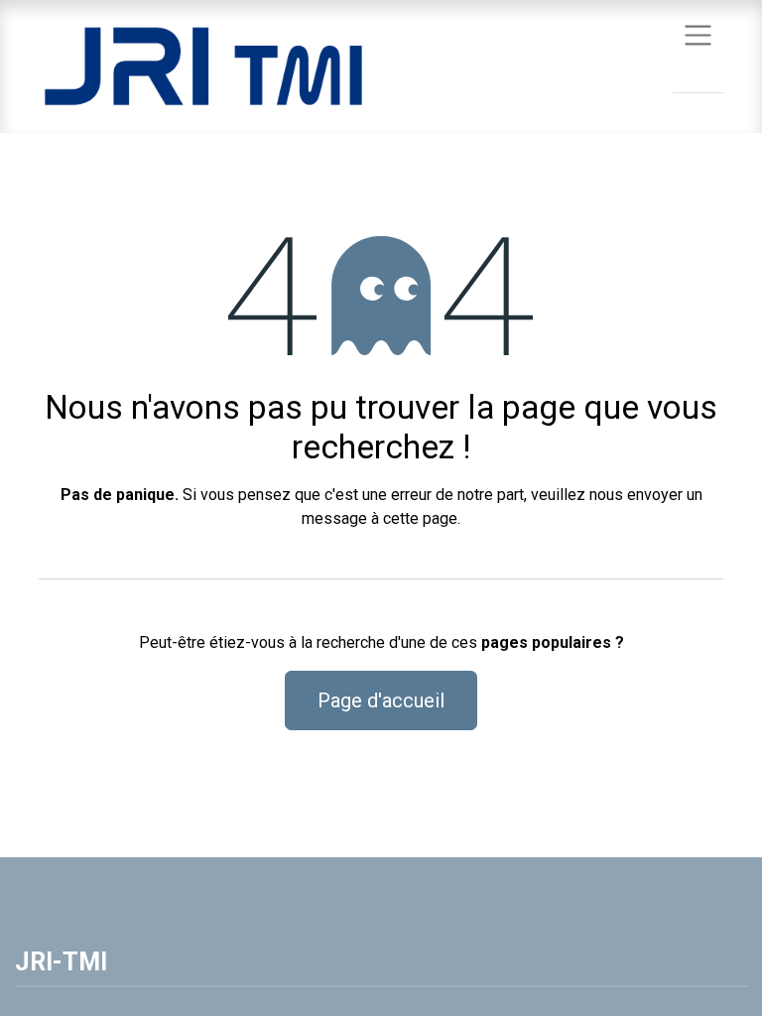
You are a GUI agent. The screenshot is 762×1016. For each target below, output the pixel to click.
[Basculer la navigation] (698, 34)
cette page (420, 518)
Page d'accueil (381, 700)
